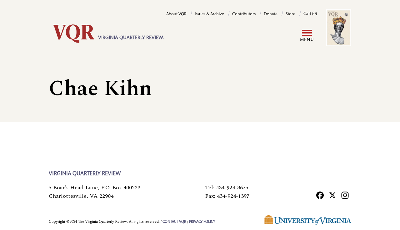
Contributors (244, 14)
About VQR (176, 14)
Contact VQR (174, 222)
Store (290, 14)
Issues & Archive (209, 14)
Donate (271, 14)
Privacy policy (202, 222)
